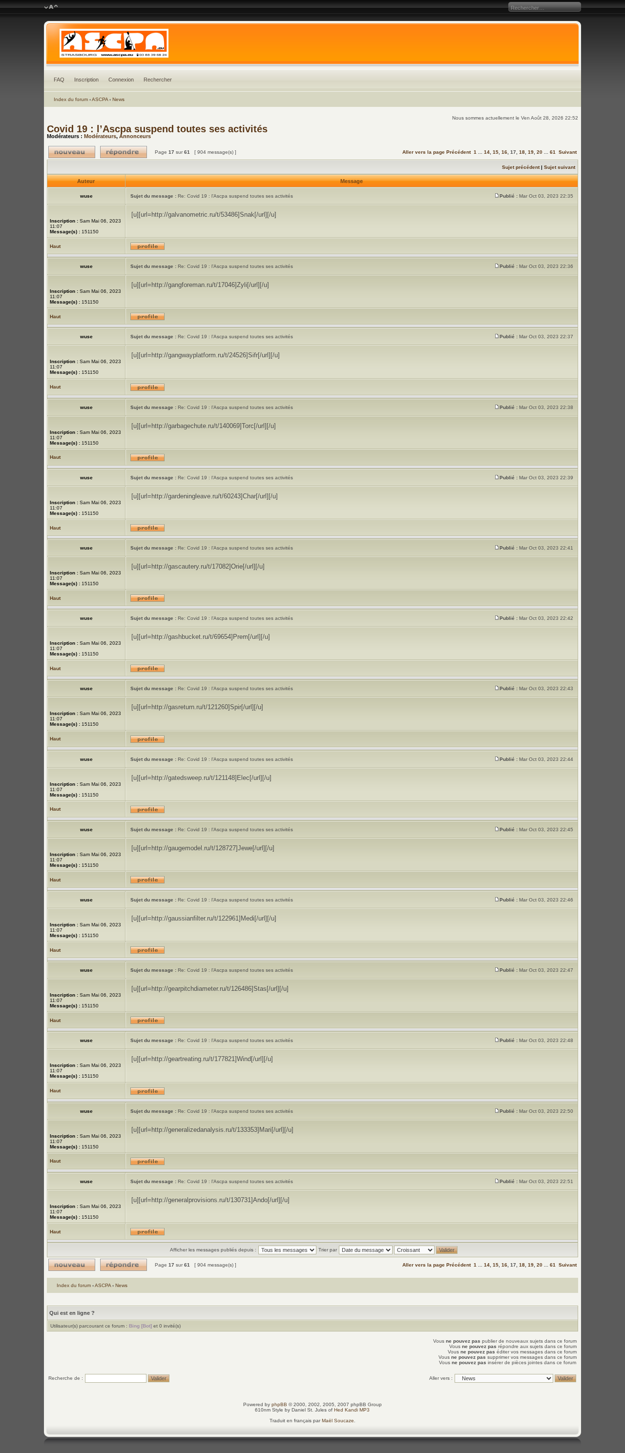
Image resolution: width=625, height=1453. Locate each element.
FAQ (59, 79)
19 (531, 152)
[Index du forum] (313, 46)
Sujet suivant (559, 167)
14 (487, 152)
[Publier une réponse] (123, 152)
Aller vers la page (424, 152)
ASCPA (100, 99)
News (118, 99)
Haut (55, 246)
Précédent (458, 152)
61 (553, 152)
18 (522, 152)
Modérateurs (100, 136)
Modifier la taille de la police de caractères (51, 7)
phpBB (279, 1404)
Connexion (121, 79)
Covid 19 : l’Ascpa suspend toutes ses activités (157, 128)
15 (496, 152)
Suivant (568, 152)
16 (504, 152)
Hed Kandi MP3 (352, 1409)
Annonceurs (135, 136)
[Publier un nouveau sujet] (71, 152)
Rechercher (158, 79)
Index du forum (71, 99)
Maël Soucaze (338, 1420)
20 (539, 152)
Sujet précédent (521, 167)
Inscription (86, 79)
